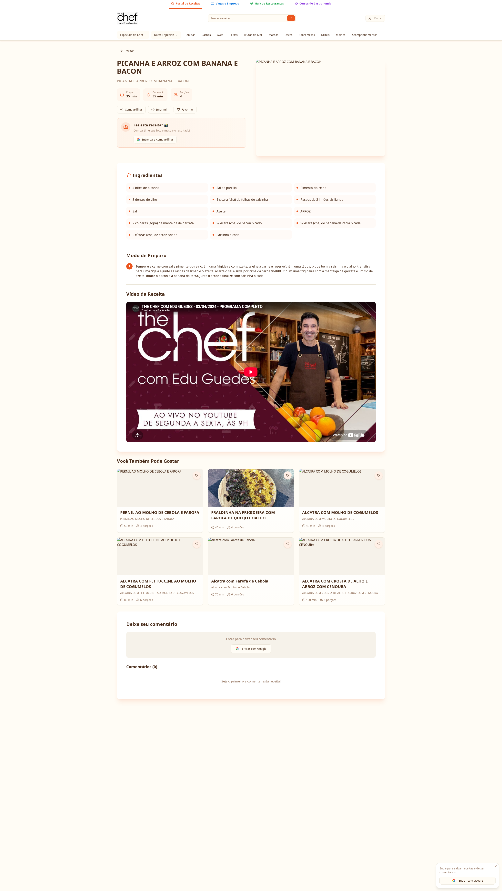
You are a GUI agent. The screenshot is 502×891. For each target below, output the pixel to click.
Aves (220, 35)
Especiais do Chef (131, 35)
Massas (273, 35)
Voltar (130, 51)
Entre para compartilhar (157, 139)
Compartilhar (133, 109)
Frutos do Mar (253, 35)
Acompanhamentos (364, 35)
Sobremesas (307, 35)
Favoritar (187, 109)
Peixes (233, 35)
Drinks (325, 35)
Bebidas (190, 35)
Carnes (206, 35)
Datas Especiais (164, 35)
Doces (289, 35)
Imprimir (162, 109)
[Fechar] (495, 866)
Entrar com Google (470, 880)
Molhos (341, 35)
